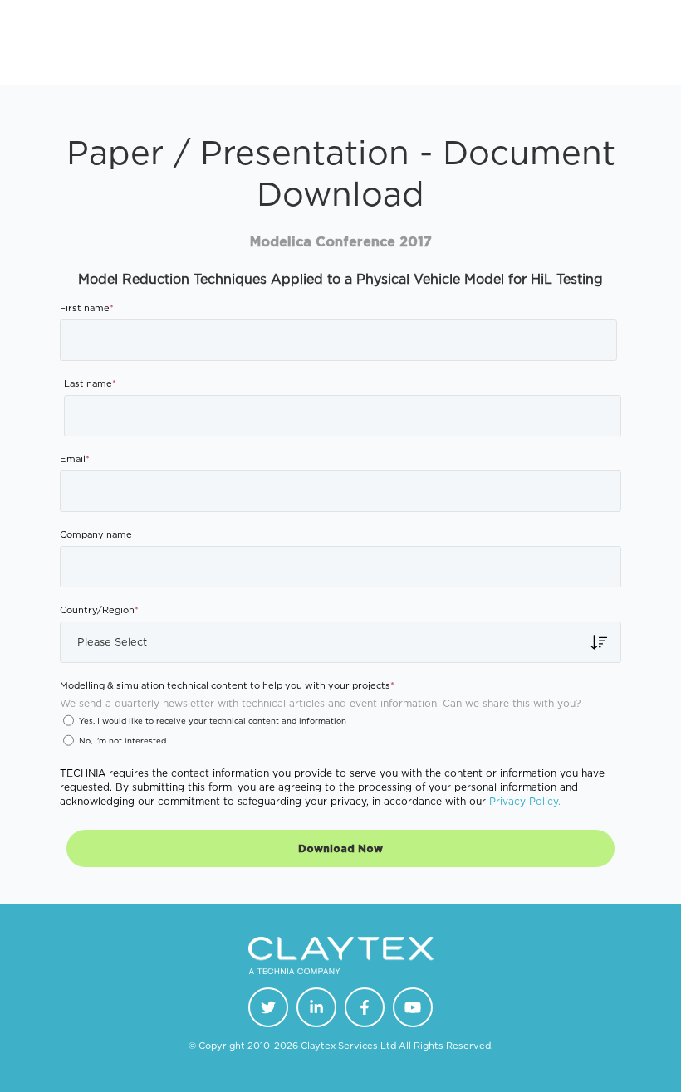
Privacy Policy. (525, 801)
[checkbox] (340, 734)
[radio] (340, 724)
